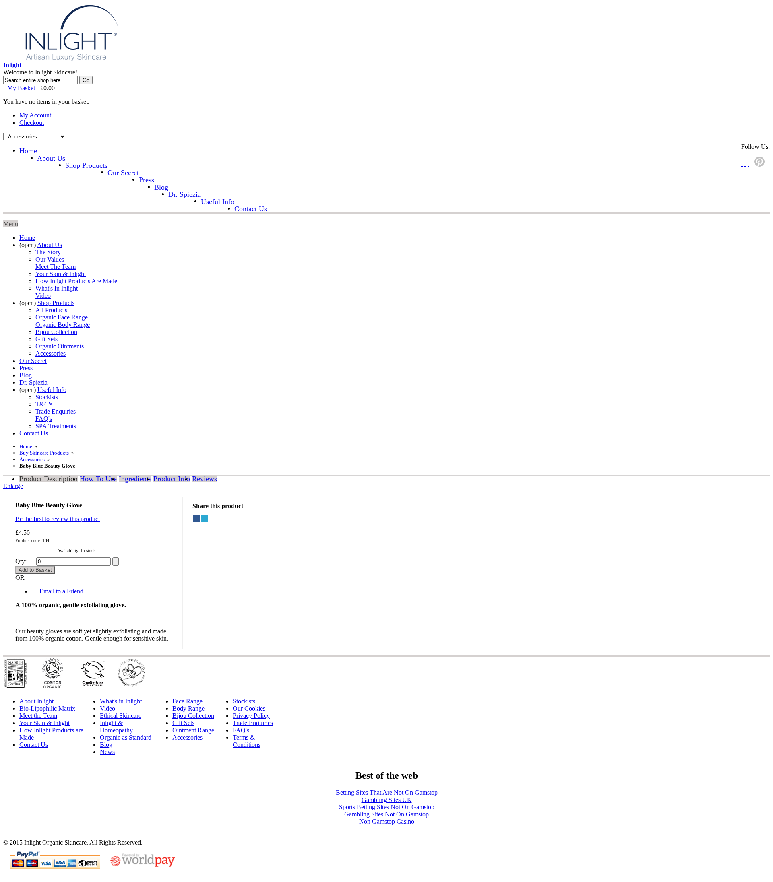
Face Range (187, 701)
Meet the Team (38, 715)
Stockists (244, 701)
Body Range (188, 708)
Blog (106, 744)
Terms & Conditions (246, 741)
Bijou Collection (193, 715)
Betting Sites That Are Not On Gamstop (387, 792)
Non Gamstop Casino (386, 821)
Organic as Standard (125, 737)
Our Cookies (249, 708)
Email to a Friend (61, 591)
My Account (35, 115)
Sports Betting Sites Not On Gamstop (386, 807)
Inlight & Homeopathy (116, 726)
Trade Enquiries (253, 722)
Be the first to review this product (57, 518)
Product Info (171, 479)
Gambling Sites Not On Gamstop (386, 814)
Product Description (48, 479)
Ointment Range (193, 730)
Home (25, 446)
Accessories (32, 459)
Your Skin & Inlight (44, 722)
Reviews (204, 479)
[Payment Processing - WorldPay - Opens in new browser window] (142, 865)
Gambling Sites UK (387, 799)
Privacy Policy (251, 715)
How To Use (98, 479)
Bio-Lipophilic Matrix (47, 708)
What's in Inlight (121, 701)
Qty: (21, 561)
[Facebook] (196, 518)
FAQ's (241, 730)
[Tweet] (204, 518)
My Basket (21, 87)
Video (107, 708)
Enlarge (13, 485)
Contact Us (33, 744)
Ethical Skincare (120, 715)
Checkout (31, 122)
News (107, 751)
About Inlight (36, 701)
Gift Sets (183, 722)
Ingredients (135, 479)
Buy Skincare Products (44, 453)
